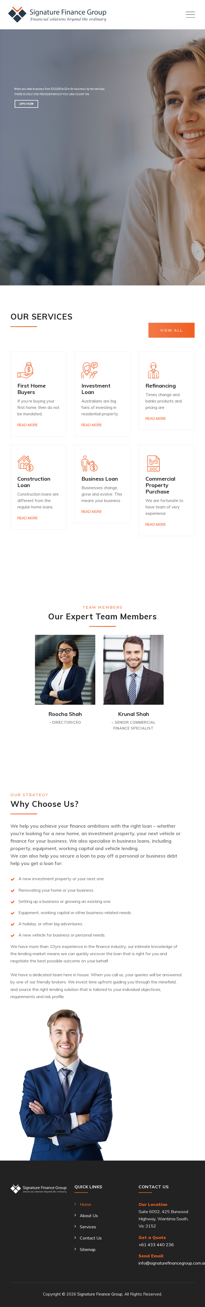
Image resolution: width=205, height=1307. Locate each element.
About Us (89, 1215)
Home (85, 1204)
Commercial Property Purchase (160, 485)
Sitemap (88, 1249)
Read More (27, 425)
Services (88, 1226)
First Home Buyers (31, 388)
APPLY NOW (26, 103)
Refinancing (160, 385)
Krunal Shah (133, 714)
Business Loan (99, 478)
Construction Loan (33, 481)
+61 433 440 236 (156, 1244)
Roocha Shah (65, 714)
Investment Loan (96, 388)
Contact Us (91, 1238)
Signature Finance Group (100, 1294)
